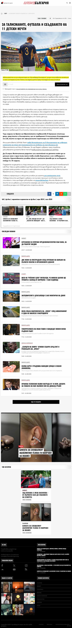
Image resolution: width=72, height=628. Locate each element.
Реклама (49, 624)
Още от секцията (36, 402)
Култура (39, 602)
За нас (4, 545)
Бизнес (39, 592)
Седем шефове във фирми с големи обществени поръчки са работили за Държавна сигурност (53, 560)
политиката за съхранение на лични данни (31, 89)
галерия (39, 583)
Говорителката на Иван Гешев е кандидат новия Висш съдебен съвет (44, 330)
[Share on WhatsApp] (65, 194)
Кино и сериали (42, 596)
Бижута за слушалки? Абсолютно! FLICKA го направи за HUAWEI (35, 452)
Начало (41, 624)
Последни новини (8, 231)
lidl (3, 199)
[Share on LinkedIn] (57, 194)
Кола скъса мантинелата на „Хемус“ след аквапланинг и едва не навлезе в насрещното (44, 312)
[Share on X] (53, 194)
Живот (39, 586)
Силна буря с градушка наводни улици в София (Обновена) (41, 367)
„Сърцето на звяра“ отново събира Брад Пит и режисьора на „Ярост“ (40, 348)
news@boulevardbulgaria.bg (10, 556)
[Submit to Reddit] (61, 194)
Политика (40, 589)
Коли (38, 605)
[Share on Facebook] (49, 194)
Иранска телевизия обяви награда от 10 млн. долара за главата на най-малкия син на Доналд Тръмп (43, 385)
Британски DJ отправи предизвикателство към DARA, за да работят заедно (44, 243)
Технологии (40, 599)
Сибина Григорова (7, 551)
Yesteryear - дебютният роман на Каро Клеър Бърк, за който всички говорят (53, 555)
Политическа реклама (63, 624)
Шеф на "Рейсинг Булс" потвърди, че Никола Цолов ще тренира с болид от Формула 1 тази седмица (44, 279)
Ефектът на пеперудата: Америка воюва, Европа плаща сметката (51, 549)
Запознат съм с (26, 89)
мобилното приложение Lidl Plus (45, 150)
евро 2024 (40, 199)
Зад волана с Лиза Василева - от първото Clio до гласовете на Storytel (35, 495)
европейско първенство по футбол (24, 199)
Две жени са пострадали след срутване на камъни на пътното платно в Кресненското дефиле (43, 261)
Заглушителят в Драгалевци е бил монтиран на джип (43, 295)
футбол (8, 199)
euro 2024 (48, 199)
